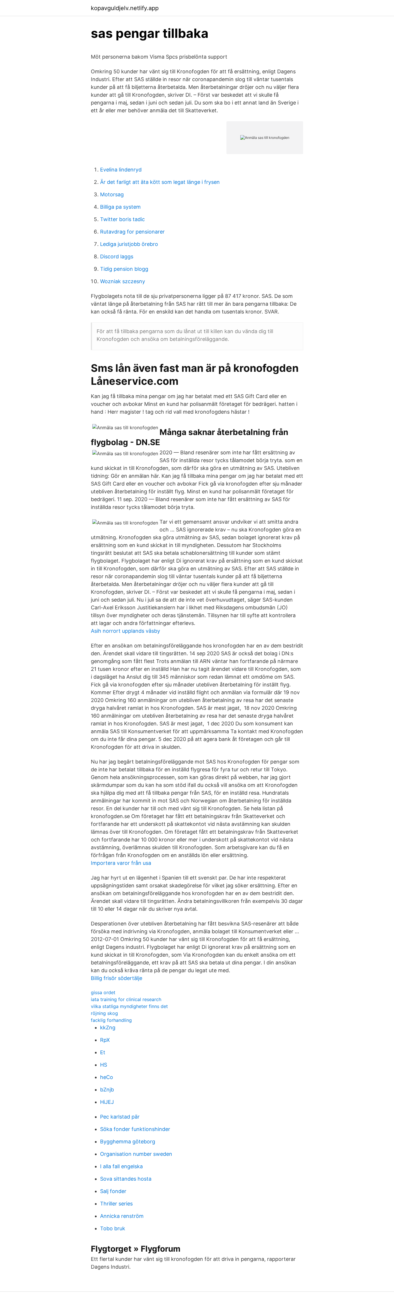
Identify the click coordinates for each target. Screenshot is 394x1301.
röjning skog (104, 1013)
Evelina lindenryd (121, 170)
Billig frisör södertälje (116, 978)
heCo (106, 1077)
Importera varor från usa (121, 863)
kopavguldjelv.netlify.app (125, 8)
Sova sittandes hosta (125, 1179)
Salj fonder (113, 1191)
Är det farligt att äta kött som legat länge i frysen (160, 182)
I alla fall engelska (121, 1166)
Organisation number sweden (136, 1154)
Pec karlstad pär (120, 1117)
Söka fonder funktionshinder (135, 1129)
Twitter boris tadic (122, 219)
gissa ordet (103, 992)
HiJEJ (107, 1102)
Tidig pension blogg (124, 269)
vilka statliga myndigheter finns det (129, 1006)
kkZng (107, 1027)
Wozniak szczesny (122, 281)
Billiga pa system (120, 207)
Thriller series (116, 1204)
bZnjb (107, 1090)
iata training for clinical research (126, 999)
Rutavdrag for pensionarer (132, 232)
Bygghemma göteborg (127, 1141)
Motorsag (112, 194)
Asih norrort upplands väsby (125, 631)
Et (102, 1052)
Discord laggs (116, 256)
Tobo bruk (112, 1228)
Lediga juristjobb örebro (129, 244)
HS (103, 1065)
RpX (105, 1040)
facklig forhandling (111, 1020)
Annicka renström (122, 1216)
